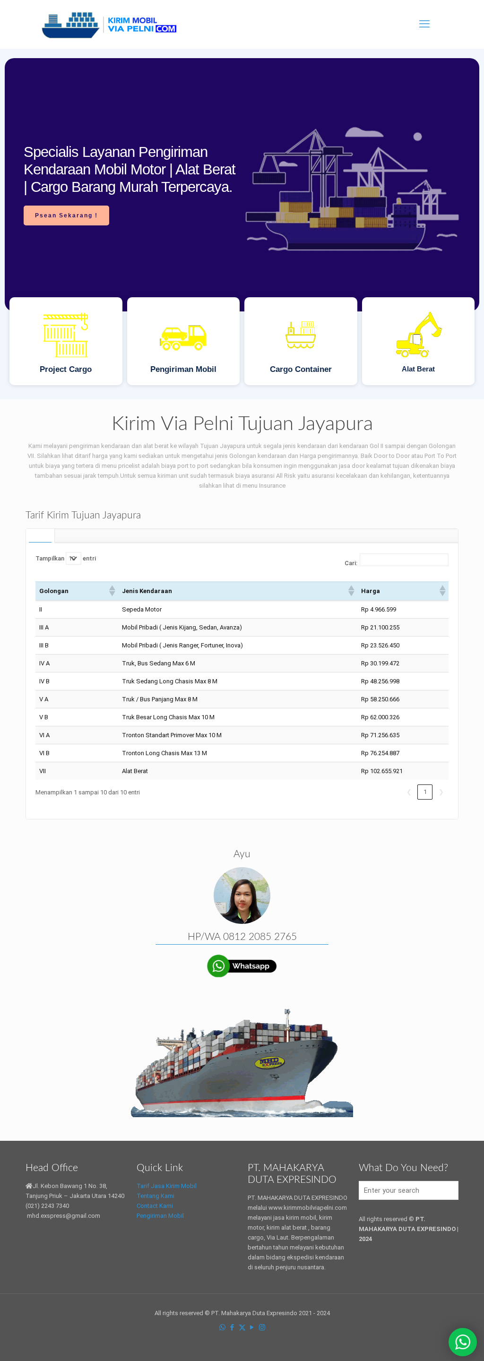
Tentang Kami (155, 1195)
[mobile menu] (424, 24)
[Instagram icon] (262, 1327)
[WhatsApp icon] (222, 1327)
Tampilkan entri (65, 558)
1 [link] (425, 791)
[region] (242, 224)
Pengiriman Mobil (160, 1215)
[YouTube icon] (252, 1327)
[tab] (40, 535)
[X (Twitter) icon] (242, 1327)
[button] (111, 590)
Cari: (351, 563)
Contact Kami (155, 1205)
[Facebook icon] (232, 1327)
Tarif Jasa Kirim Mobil (167, 1185)
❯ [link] (441, 791)
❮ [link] (409, 791)
